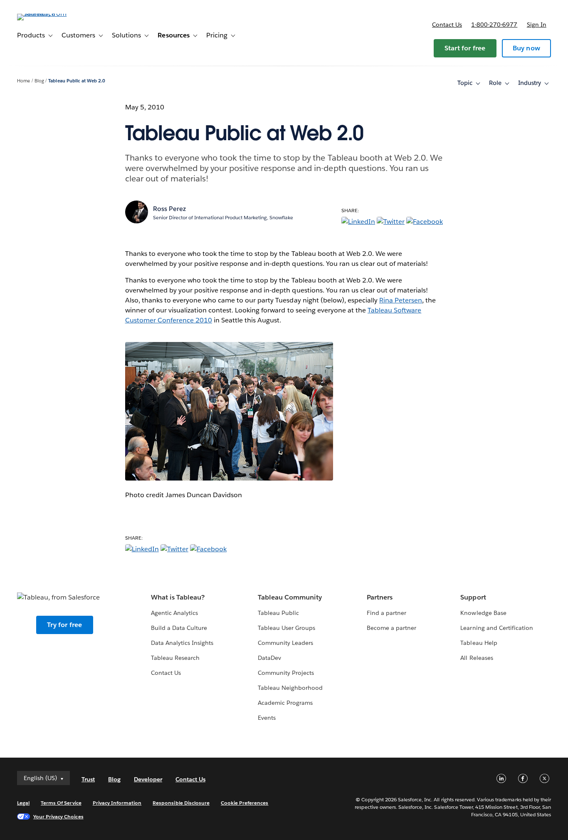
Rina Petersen (400, 300)
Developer (148, 779)
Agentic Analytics (174, 613)
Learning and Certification (496, 628)
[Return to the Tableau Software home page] (48, 13)
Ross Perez (169, 209)
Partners (380, 597)
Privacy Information (117, 802)
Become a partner (391, 628)
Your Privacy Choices (58, 816)
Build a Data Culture (179, 628)
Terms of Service (61, 802)
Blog (39, 81)
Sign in (536, 24)
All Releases (476, 658)
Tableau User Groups (286, 628)
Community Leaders (285, 643)
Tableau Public (278, 613)
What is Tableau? (178, 597)
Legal (23, 802)
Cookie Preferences (245, 802)
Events (267, 717)
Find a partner (386, 613)
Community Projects (286, 672)
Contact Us (166, 672)
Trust (88, 779)
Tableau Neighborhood (290, 687)
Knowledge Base (483, 613)
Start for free (465, 48)
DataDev (269, 658)
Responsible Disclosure (181, 802)
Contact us (447, 24)
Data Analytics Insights (182, 643)
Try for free (64, 624)
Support (473, 597)
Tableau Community (290, 597)
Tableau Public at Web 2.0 (76, 81)
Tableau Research (175, 658)
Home (23, 81)
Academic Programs (285, 702)
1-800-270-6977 (494, 24)
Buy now (526, 48)
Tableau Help (478, 643)
